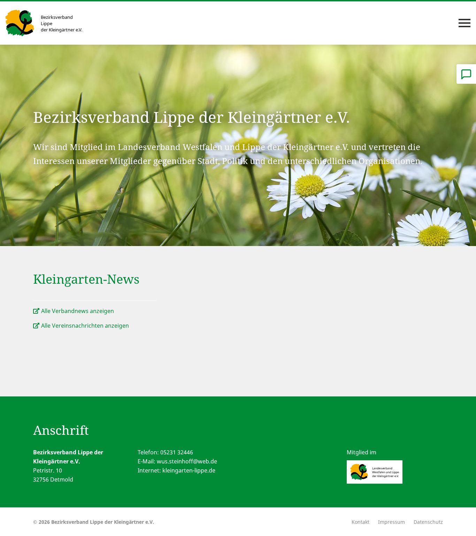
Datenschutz (428, 522)
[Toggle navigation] (464, 23)
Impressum (391, 522)
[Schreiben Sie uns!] (466, 74)
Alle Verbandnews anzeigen (77, 311)
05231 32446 (176, 452)
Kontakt (360, 522)
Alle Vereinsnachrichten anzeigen (85, 325)
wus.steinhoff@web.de (187, 461)
